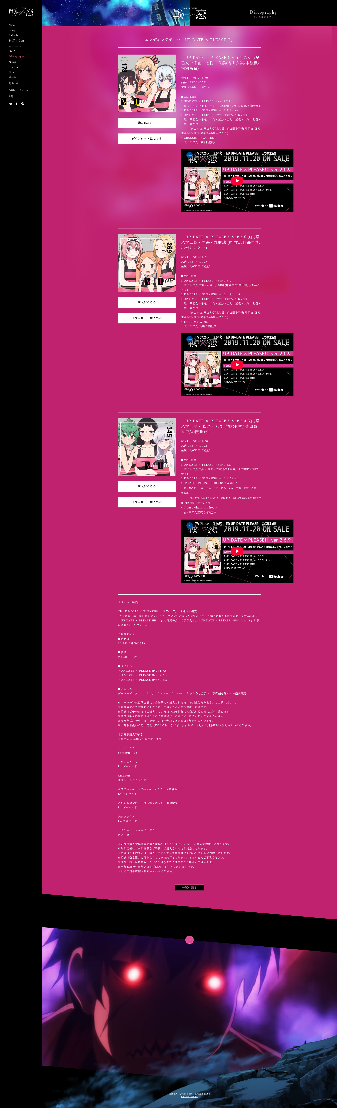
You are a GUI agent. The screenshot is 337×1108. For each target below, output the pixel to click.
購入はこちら (147, 123)
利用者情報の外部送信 (189, 1096)
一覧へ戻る (189, 887)
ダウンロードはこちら (147, 138)
